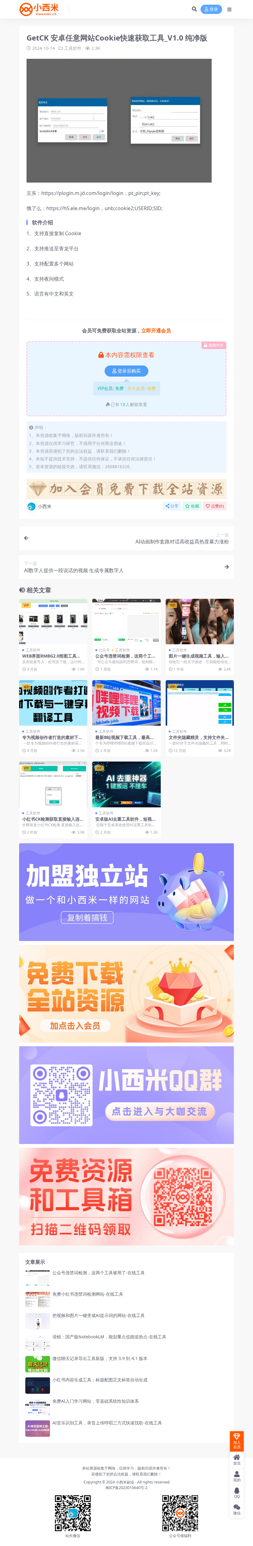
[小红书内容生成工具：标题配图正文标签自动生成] (37, 1385)
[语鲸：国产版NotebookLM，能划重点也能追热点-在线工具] (37, 1342)
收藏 (195, 506)
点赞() (217, 506)
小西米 (45, 506)
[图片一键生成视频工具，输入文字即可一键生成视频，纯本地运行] (200, 622)
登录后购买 (129, 371)
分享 (174, 506)
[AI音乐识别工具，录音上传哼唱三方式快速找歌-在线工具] (37, 1428)
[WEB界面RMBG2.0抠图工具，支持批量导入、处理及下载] (53, 622)
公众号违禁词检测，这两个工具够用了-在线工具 (125, 658)
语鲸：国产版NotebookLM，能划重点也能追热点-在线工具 (109, 1337)
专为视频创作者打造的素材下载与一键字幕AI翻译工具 (52, 739)
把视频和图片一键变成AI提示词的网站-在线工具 (98, 1315)
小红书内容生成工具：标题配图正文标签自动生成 (99, 1380)
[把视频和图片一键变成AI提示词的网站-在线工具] (37, 1321)
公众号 (104, 650)
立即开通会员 (156, 330)
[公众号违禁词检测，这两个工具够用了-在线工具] (126, 622)
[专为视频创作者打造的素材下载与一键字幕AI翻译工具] (53, 703)
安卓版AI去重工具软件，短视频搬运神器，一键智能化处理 (125, 821)
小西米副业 (125, 1482)
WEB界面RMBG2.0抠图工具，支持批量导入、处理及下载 (51, 658)
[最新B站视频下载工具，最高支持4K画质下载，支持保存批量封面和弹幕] (126, 703)
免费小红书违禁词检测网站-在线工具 (87, 1294)
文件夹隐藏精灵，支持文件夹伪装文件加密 (199, 739)
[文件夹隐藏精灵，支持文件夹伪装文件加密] (200, 703)
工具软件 (72, 48)
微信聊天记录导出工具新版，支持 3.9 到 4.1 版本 (99, 1358)
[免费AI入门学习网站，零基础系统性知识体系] (37, 1407)
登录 (213, 9)
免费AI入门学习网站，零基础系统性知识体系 (95, 1401)
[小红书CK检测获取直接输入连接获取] (53, 784)
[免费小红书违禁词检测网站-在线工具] (37, 1300)
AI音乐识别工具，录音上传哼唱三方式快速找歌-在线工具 (107, 1423)
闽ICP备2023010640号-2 (126, 1487)
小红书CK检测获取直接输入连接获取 (53, 821)
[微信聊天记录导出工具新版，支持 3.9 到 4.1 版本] (37, 1364)
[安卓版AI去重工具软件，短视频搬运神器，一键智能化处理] (126, 784)
